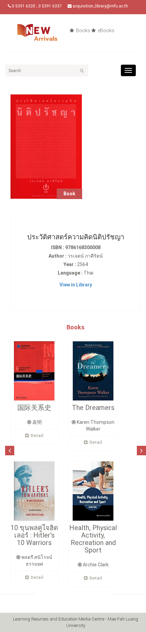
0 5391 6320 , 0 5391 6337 (36, 6)
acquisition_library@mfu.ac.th (100, 6)
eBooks (105, 30)
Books (82, 30)
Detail (37, 435)
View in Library (75, 284)
